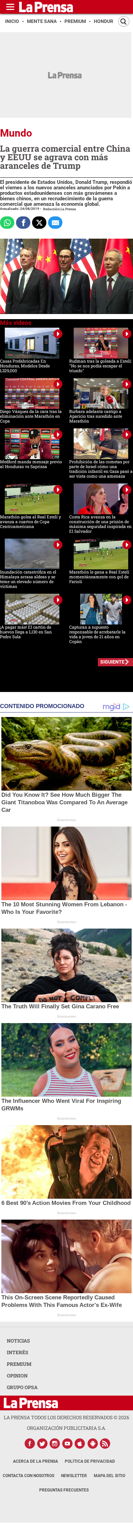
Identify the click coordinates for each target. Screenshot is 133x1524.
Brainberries (66, 820)
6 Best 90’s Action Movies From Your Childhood (66, 1203)
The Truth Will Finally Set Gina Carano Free (60, 1006)
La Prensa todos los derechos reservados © (66, 1417)
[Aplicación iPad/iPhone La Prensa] (80, 1443)
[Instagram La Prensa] (54, 1443)
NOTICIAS (18, 1340)
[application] (66, 276)
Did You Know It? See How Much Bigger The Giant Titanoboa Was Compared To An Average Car (64, 802)
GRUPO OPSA (22, 1387)
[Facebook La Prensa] (29, 1443)
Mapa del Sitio (109, 1475)
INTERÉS (17, 1352)
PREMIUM (19, 1364)
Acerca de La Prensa (35, 1461)
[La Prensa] (30, 1403)
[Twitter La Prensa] (42, 1443)
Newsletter (74, 1475)
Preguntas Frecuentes (64, 1490)
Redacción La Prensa (59, 209)
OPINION (17, 1375)
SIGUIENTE (112, 662)
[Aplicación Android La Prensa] (92, 1443)
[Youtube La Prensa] (67, 1443)
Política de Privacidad (90, 1461)
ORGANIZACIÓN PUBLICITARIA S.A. (66, 1428)
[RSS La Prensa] (105, 1443)
